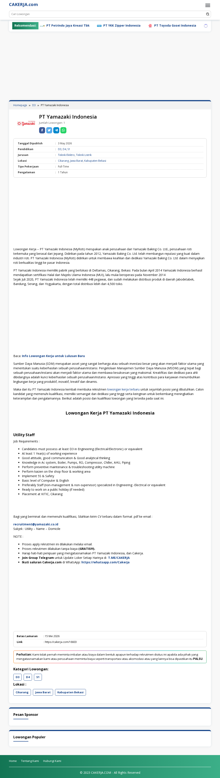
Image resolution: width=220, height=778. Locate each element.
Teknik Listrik (84, 155)
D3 (59, 149)
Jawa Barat (76, 161)
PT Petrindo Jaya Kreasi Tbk (53, 25)
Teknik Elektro (66, 155)
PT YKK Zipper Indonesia (107, 25)
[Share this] (42, 130)
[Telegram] (56, 130)
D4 (64, 149)
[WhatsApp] (63, 130)
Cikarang (63, 161)
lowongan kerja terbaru (123, 389)
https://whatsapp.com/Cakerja (105, 562)
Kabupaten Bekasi (95, 161)
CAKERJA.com (23, 4)
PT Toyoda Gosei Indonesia (160, 25)
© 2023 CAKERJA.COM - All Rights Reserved (110, 772)
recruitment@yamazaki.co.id (35, 524)
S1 (68, 149)
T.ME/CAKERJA (119, 558)
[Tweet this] (49, 130)
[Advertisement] (110, 66)
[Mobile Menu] (208, 5)
